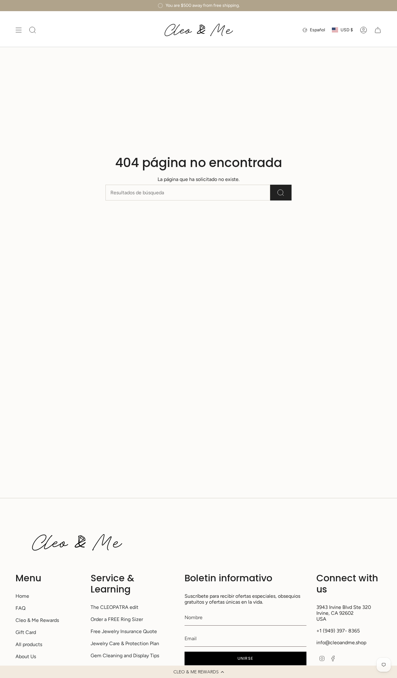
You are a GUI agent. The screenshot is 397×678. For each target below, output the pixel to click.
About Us (26, 656)
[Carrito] (378, 30)
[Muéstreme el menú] (18, 30)
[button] (198, 672)
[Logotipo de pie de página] (77, 543)
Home (22, 596)
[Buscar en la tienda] (281, 192)
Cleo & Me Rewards (37, 620)
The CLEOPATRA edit (114, 607)
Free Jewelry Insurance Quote (124, 631)
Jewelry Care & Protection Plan (125, 643)
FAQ (20, 608)
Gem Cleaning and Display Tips (125, 655)
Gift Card (26, 632)
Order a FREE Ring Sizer (117, 619)
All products (29, 644)
